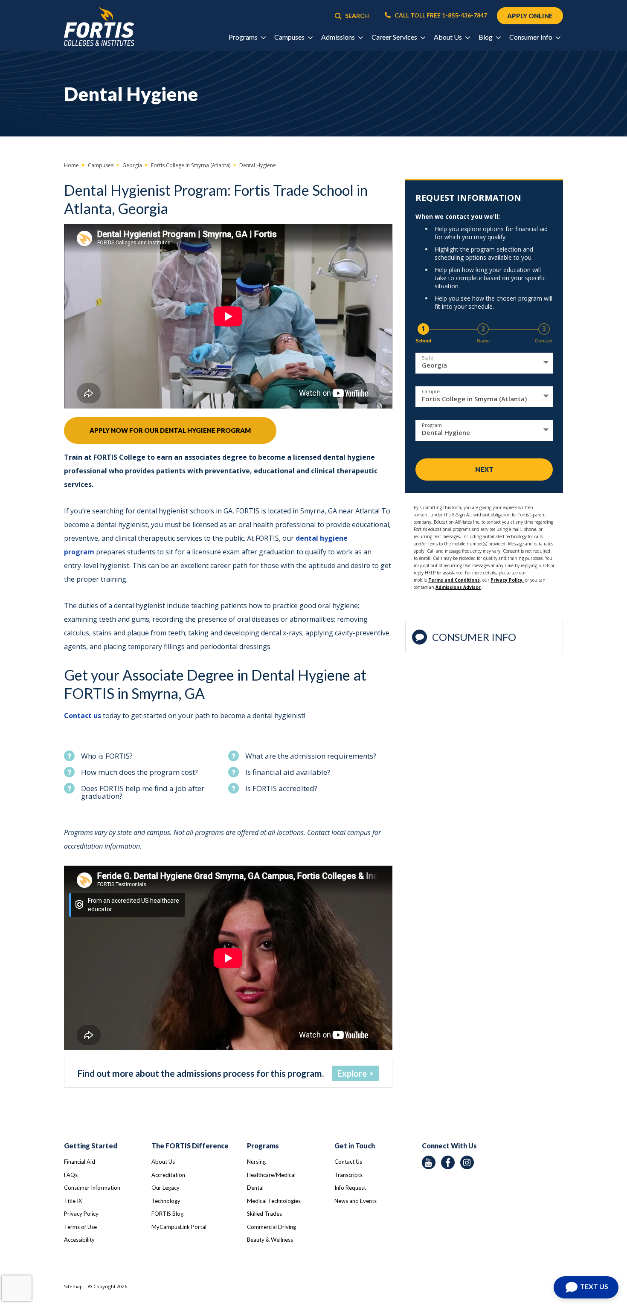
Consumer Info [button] (531, 37)
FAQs (71, 1174)
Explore (352, 1073)
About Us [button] (448, 37)
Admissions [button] (338, 37)
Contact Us (348, 1161)
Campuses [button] (290, 37)
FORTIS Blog (167, 1213)
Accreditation (168, 1174)
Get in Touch (354, 1146)
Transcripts (348, 1174)
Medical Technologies (274, 1200)
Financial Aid (79, 1161)
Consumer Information (92, 1187)
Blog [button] (486, 37)
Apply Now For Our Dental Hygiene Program (170, 430)
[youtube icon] (428, 1162)
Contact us (83, 715)
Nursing (256, 1161)
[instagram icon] (467, 1162)
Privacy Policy (81, 1213)
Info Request (350, 1187)
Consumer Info (474, 637)
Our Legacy (165, 1187)
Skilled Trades (264, 1213)
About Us (163, 1161)
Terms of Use (80, 1226)
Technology (165, 1200)
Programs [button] (244, 37)
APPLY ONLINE (530, 16)
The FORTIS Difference (190, 1146)
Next (484, 469)
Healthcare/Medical (271, 1174)
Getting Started (90, 1146)
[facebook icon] (448, 1162)
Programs (263, 1146)
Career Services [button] (395, 37)
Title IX (73, 1200)
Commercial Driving (271, 1226)
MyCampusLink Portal (178, 1226)
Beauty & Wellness (270, 1239)
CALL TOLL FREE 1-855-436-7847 (440, 15)
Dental (255, 1187)
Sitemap (73, 1286)
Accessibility (79, 1239)
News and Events (355, 1200)
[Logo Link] (99, 26)
